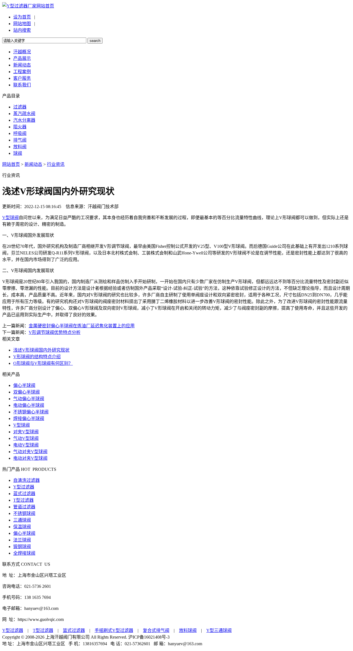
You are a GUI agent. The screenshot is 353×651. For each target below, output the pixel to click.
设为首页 (22, 17)
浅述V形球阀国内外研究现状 (41, 350)
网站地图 (22, 23)
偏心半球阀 (24, 385)
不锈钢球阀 (24, 513)
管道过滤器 (24, 506)
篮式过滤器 (74, 630)
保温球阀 (22, 526)
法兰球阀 (22, 540)
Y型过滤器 (23, 487)
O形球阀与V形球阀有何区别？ (43, 363)
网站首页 (45, 6)
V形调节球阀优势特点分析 (55, 332)
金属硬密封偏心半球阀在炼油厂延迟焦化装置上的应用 (82, 325)
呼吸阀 (19, 133)
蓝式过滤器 (24, 493)
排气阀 (19, 140)
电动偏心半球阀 (28, 405)
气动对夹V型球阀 (30, 451)
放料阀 (19, 146)
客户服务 (22, 78)
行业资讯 (56, 164)
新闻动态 (22, 65)
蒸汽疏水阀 (24, 113)
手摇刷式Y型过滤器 (114, 630)
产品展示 (22, 58)
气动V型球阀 (26, 438)
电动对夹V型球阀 (30, 458)
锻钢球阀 (22, 546)
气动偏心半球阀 (28, 398)
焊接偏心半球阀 (28, 418)
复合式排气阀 (156, 630)
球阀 (17, 153)
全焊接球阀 (24, 553)
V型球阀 (10, 217)
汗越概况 (22, 51)
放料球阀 (188, 630)
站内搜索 (22, 30)
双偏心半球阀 (26, 392)
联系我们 (22, 85)
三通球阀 (22, 520)
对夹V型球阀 (26, 431)
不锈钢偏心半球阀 (31, 412)
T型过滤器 (23, 500)
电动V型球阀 (26, 445)
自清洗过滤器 (26, 480)
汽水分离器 (24, 120)
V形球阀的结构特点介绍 (37, 356)
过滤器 (19, 107)
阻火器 (19, 126)
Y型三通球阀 (219, 630)
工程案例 (22, 71)
